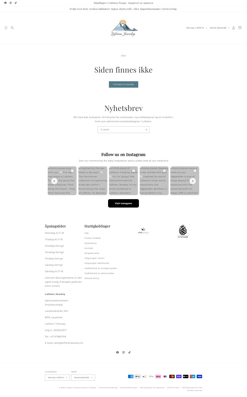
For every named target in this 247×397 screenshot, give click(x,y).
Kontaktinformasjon (128, 387)
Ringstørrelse (91, 253)
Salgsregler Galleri (94, 258)
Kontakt (88, 248)
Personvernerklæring (108, 387)
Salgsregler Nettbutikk (96, 263)
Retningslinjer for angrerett (152, 387)
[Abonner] (146, 129)
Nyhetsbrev (90, 243)
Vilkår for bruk (173, 387)
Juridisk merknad (194, 390)
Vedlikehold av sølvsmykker (99, 273)
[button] (6, 28)
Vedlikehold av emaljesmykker (100, 268)
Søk (86, 233)
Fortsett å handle (123, 84)
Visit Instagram (123, 203)
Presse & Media (92, 238)
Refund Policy (91, 278)
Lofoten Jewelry (73, 387)
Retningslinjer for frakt (192, 387)
